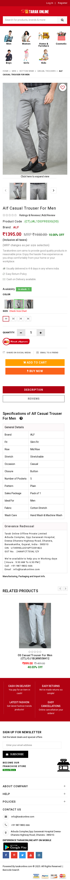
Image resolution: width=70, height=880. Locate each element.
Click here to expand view (35, 176)
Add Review (48, 215)
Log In (49, 3)
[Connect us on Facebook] (6, 855)
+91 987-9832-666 (20, 825)
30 (6, 319)
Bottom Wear (27, 71)
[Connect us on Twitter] (22, 855)
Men (14, 71)
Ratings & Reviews (29, 215)
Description (33, 389)
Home (5, 71)
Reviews (34, 398)
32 (13, 319)
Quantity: (9, 332)
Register (62, 3)
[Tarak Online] (35, 10)
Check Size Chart (18, 311)
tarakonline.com (24, 866)
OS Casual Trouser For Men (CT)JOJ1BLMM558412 (35, 657)
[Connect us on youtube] (30, 855)
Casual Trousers (46, 71)
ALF (16, 227)
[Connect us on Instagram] (39, 855)
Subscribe (17, 754)
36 (28, 319)
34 (21, 319)
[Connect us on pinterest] (14, 855)
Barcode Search (11, 870)
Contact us (12, 809)
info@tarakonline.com (22, 816)
